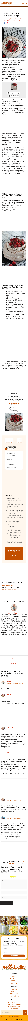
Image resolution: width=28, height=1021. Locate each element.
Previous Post (14, 659)
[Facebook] (4, 23)
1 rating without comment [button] (17, 862)
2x (8, 449)
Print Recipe (14, 96)
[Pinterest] (7, 23)
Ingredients (9, 442)
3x (10, 449)
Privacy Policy (17, 1016)
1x (5, 449)
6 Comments (8, 18)
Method (20, 442)
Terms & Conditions (6, 1016)
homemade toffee (9, 589)
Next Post (14, 663)
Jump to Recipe (14, 93)
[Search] (25, 1012)
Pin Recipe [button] (14, 410)
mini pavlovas (7, 586)
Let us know (10, 552)
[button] (23, 3)
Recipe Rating (5, 877)
